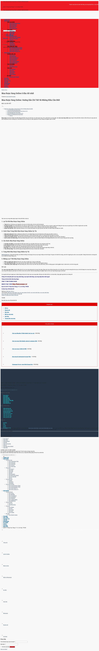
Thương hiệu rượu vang (10, 318)
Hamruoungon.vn (4, 428)
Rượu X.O (12, 65)
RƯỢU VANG (7, 20)
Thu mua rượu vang (7, 412)
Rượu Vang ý (6, 395)
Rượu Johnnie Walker (14, 61)
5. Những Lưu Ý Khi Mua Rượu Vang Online (15, 114)
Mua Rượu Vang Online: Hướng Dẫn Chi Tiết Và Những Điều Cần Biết (18, 108)
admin (14, 96)
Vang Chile (12, 33)
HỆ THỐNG (6, 84)
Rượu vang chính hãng (33, 428)
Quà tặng (7, 316)
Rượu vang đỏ (13, 27)
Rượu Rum (12, 73)
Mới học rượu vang (9, 314)
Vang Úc (11, 40)
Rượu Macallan (13, 56)
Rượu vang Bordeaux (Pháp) (16, 47)
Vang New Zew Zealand (15, 37)
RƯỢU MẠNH (7, 52)
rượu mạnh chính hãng (35, 292)
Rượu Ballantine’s (13, 63)
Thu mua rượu (7, 80)
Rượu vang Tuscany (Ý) (15, 51)
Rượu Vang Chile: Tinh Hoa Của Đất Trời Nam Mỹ (12, 293)
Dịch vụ (6, 89)
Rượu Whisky (12, 69)
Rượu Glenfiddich (13, 59)
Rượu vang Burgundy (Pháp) (16, 49)
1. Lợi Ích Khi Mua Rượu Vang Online (13, 110)
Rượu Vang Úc (6, 401)
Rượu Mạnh (5, 396)
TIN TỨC (6, 82)
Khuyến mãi (7, 310)
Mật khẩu (3, 644)
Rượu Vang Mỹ (6, 398)
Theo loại (9, 68)
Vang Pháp (12, 32)
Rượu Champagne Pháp (15, 23)
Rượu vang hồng (13, 26)
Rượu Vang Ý (12, 31)
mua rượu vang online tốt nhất (23, 292)
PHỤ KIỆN (6, 78)
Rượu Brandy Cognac (14, 77)
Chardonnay (12, 45)
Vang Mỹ (11, 35)
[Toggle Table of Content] (3, 106)
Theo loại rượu (11, 22)
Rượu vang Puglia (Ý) (14, 50)
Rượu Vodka (12, 71)
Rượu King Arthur (13, 66)
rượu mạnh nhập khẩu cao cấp (45, 428)
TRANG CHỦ (7, 19)
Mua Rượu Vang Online (12, 292)
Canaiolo (12, 42)
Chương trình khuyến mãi (8, 411)
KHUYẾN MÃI (7, 83)
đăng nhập (8, 300)
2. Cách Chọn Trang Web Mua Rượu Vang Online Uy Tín (17, 111)
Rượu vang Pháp (6, 399)
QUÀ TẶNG (6, 79)
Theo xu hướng (11, 64)
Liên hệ (6, 86)
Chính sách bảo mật (7, 408)
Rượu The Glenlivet (14, 57)
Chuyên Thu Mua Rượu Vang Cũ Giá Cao (10, 295)
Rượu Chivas (12, 55)
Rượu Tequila (13, 74)
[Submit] (3, 32)
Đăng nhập (12, 646)
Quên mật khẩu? (4, 649)
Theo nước (9, 29)
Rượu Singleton (13, 60)
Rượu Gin (12, 70)
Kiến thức (3, 89)
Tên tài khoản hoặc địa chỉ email (8, 641)
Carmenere (12, 43)
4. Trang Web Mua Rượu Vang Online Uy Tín (15, 113)
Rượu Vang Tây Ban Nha (8, 400)
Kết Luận (11, 115)
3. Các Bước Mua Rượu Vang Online (13, 112)
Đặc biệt (9, 75)
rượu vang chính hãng (44, 292)
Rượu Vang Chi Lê (7, 403)
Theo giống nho (11, 41)
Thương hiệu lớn (11, 54)
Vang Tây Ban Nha (14, 38)
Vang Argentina (13, 36)
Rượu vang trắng (13, 28)
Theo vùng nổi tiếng (12, 46)
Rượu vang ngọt (13, 24)
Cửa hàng (6, 87)
